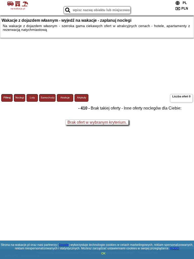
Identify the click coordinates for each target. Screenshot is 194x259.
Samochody (48, 97)
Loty (32, 97)
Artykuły (81, 97)
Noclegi (19, 97)
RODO (174, 248)
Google (64, 245)
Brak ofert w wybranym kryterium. (97, 122)
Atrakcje (65, 97)
